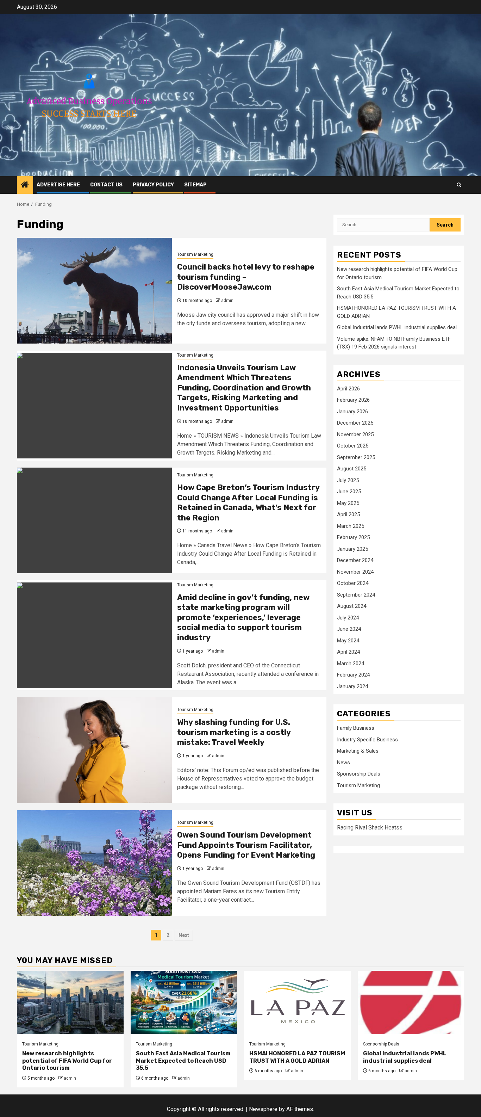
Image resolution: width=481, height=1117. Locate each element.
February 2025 (353, 538)
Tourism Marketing (195, 254)
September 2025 (356, 457)
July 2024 (348, 618)
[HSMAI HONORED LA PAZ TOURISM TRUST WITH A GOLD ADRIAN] (297, 1002)
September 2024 (356, 595)
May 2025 (348, 503)
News (343, 763)
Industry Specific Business (367, 740)
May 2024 (348, 640)
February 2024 (353, 675)
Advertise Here (58, 185)
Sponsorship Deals (358, 774)
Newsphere (263, 1109)
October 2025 (352, 446)
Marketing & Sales (358, 751)
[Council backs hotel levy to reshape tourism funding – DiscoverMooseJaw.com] (94, 291)
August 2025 (351, 469)
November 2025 (355, 434)
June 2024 (349, 629)
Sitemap (195, 185)
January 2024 (352, 686)
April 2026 (348, 388)
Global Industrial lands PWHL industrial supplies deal (397, 328)
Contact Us (106, 185)
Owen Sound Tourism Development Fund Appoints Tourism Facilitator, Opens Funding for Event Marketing (246, 845)
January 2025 (352, 549)
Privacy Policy (153, 185)
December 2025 (355, 423)
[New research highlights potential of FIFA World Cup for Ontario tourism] (70, 1002)
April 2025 (348, 515)
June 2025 (349, 492)
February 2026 (353, 400)
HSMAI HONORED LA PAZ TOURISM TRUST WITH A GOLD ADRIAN (297, 1057)
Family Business (355, 728)
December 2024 (355, 560)
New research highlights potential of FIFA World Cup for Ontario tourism (67, 1061)
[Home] (25, 185)
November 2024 (355, 572)
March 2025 (350, 526)
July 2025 (348, 480)
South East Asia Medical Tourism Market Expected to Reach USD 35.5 (183, 1061)
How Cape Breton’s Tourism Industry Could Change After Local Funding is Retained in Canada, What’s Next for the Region (248, 503)
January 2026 (352, 411)
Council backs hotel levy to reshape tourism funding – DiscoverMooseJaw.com (245, 277)
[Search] (459, 185)
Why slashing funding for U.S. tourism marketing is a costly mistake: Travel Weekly (234, 732)
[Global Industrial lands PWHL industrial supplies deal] (411, 1002)
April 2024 (348, 652)
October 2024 (352, 583)
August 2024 (351, 606)
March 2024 (350, 663)
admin (227, 300)
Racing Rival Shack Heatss (369, 827)
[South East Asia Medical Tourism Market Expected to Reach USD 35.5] (184, 1002)
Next (184, 935)
